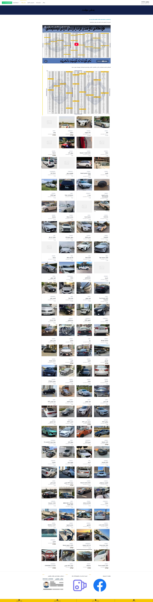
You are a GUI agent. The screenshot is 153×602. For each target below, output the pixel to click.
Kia (89, 338)
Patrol (54, 153)
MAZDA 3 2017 (52, 525)
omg (54, 132)
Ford (89, 215)
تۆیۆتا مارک (70, 462)
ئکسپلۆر (106, 361)
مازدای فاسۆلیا (70, 525)
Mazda (88, 151)
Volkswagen (52, 171)
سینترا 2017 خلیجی (68, 483)
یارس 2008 (88, 237)
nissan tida (53, 320)
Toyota (106, 151)
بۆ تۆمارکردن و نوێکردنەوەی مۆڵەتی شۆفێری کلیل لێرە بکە (100, 19)
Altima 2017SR (87, 503)
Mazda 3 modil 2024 (85, 153)
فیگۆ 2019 (70, 442)
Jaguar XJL (88, 132)
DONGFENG (53, 440)
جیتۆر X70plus (52, 381)
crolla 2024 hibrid (103, 525)
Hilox (106, 153)
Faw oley (70, 298)
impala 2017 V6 (87, 545)
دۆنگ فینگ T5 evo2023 (50, 442)
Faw (71, 296)
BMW (71, 501)
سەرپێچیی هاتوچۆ (31, 2)
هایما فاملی (53, 483)
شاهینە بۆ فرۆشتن (103, 483)
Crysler (54, 462)
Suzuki (88, 171)
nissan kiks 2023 (103, 545)
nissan (106, 381)
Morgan (105, 276)
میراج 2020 (88, 442)
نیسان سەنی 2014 (86, 422)
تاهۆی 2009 (88, 320)
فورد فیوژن (88, 298)
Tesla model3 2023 (103, 565)
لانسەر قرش (53, 298)
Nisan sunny (70, 217)
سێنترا (89, 381)
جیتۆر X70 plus (69, 237)
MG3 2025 (88, 257)
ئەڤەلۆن (89, 525)
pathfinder (88, 278)
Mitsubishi (53, 296)
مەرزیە (106, 278)
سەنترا (71, 340)
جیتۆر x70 (70, 153)
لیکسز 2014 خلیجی (68, 565)
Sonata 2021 (105, 462)
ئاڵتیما (106, 173)
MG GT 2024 (52, 237)
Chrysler (53, 460)
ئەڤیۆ (107, 320)
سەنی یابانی (53, 340)
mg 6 (89, 462)
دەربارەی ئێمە (38, 2)
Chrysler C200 (52, 503)
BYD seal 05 (70, 257)
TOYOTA (106, 217)
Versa (54, 257)
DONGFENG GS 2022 (50, 565)
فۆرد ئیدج (106, 401)
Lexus (71, 563)
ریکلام (44, 2)
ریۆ (90, 340)
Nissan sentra (104, 340)
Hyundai (105, 460)
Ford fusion (88, 217)
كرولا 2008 (53, 195)
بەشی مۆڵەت (23, 2)
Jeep (71, 193)
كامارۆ (54, 541)
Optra (71, 132)
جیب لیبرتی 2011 (52, 401)
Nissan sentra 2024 (86, 483)
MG (54, 235)
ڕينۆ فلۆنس (70, 320)
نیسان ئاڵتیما (70, 401)
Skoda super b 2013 (68, 545)
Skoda (71, 543)
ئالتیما (89, 361)
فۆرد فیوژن (53, 278)
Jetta (71, 278)
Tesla (106, 563)
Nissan (53, 151)
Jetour (71, 151)
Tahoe (106, 503)
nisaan (71, 381)
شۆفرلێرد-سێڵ (70, 173)
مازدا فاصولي (53, 422)
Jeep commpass (69, 195)
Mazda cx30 (105, 442)
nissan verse (52, 361)
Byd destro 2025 (104, 257)
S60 (107, 132)
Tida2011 (106, 237)
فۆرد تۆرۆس (88, 401)
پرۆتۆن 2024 (105, 422)
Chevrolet (70, 171)
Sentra (54, 217)
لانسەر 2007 (70, 422)
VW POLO (53, 173)
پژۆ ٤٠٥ (89, 195)
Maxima (89, 565)
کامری (71, 361)
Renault (70, 318)
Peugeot (88, 193)
